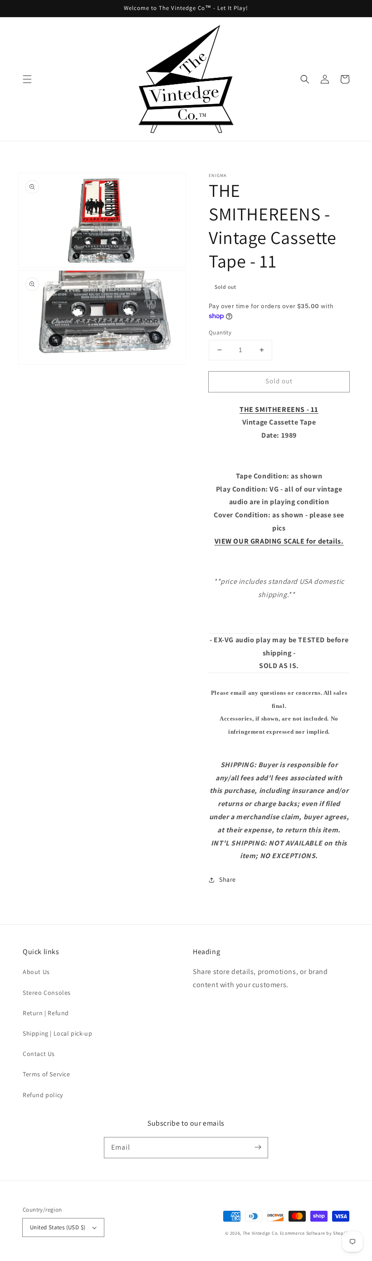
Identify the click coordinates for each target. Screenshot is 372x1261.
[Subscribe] (258, 1147)
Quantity (220, 332)
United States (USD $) (57, 1227)
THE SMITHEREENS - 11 (279, 409)
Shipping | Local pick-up (57, 1033)
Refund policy (43, 1095)
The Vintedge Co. (261, 1233)
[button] (27, 79)
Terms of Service (46, 1074)
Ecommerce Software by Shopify (314, 1233)
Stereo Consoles (47, 993)
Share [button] (227, 879)
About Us (36, 972)
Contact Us (39, 1054)
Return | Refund (46, 1013)
